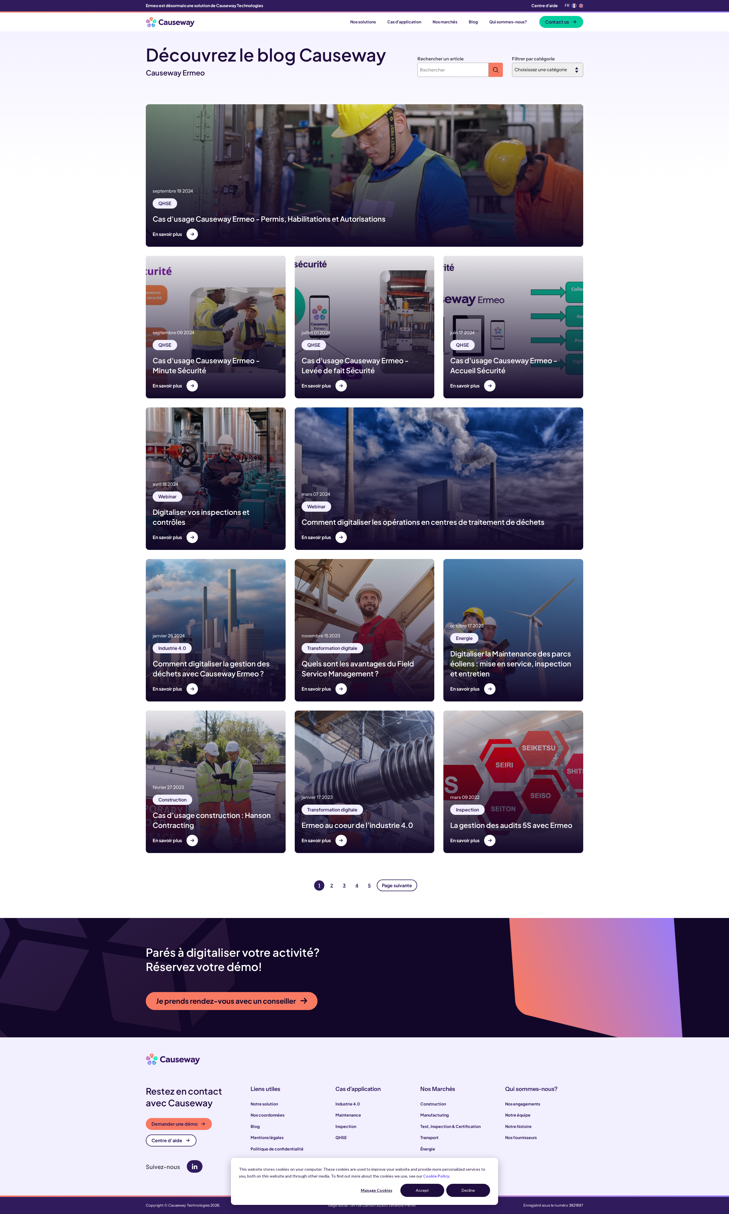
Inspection (467, 810)
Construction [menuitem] (433, 1103)
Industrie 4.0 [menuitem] (347, 1103)
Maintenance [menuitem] (348, 1114)
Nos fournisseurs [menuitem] (521, 1137)
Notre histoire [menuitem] (518, 1126)
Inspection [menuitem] (345, 1126)
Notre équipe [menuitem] (518, 1114)
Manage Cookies (376, 1190)
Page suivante (397, 885)
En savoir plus (167, 234)
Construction (172, 800)
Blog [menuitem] (255, 1126)
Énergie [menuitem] (427, 1148)
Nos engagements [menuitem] (522, 1103)
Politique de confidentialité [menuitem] (277, 1148)
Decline (468, 1190)
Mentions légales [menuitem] (267, 1137)
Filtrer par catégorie (533, 59)
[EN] (581, 5)
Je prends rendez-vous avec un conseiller (226, 1000)
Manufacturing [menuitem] (434, 1114)
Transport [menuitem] (429, 1137)
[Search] (496, 70)
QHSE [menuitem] (341, 1137)
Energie (464, 638)
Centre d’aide (166, 1140)
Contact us (557, 22)
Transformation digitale (332, 648)
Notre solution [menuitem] (264, 1103)
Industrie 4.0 (172, 648)
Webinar (167, 496)
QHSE (164, 203)
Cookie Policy (436, 1176)
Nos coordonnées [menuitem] (267, 1114)
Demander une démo (174, 1124)
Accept (422, 1190)
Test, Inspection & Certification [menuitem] (450, 1126)
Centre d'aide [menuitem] (544, 5)
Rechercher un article (440, 59)
